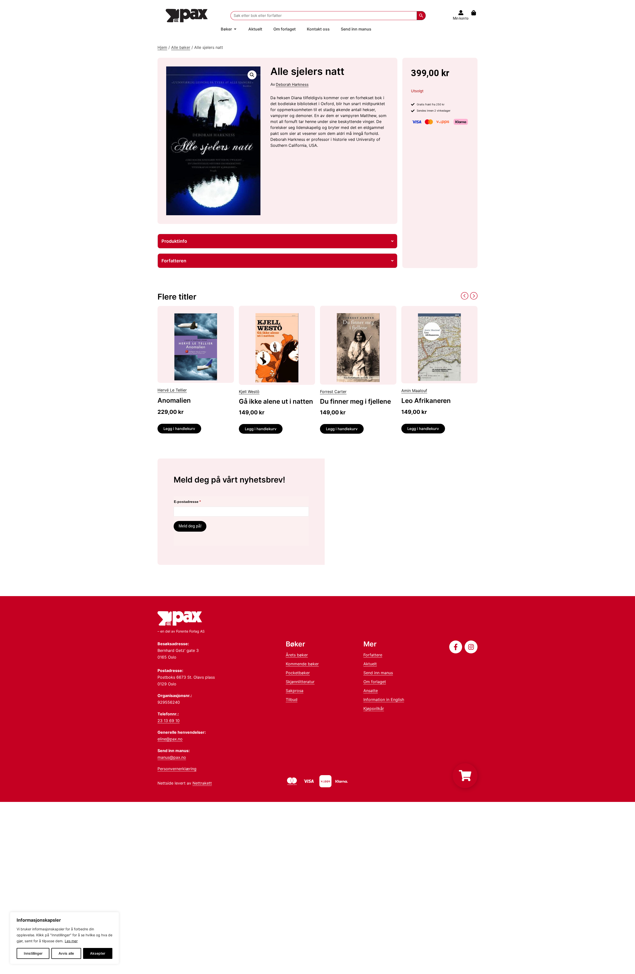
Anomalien (174, 400)
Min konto (461, 18)
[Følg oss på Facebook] (455, 646)
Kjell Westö (249, 391)
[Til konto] (460, 12)
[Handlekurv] (476, 12)
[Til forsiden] (187, 15)
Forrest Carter (333, 391)
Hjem (162, 47)
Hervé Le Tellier (172, 390)
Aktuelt (370, 663)
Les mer (71, 941)
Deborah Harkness (292, 84)
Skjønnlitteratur (300, 681)
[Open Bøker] (235, 29)
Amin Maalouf (414, 390)
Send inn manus (378, 672)
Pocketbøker (298, 672)
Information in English (383, 699)
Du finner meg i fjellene (355, 401)
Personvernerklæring (177, 768)
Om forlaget (374, 681)
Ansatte (370, 690)
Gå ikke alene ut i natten (276, 401)
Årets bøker (297, 654)
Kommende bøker (302, 663)
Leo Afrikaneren (426, 400)
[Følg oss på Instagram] (471, 646)
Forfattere (372, 654)
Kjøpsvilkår (373, 708)
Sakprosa (294, 690)
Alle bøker (180, 47)
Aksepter (97, 953)
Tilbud (291, 699)
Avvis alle (66, 953)
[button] (252, 74)
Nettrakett (202, 783)
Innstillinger (33, 953)
